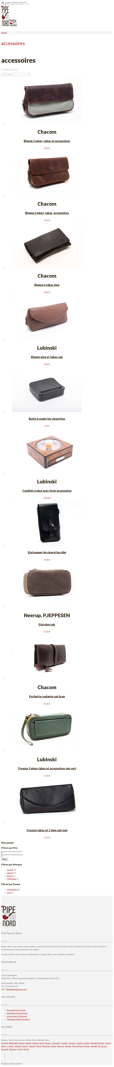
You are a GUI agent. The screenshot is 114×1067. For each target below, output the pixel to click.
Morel (38, 1046)
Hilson (3, 1046)
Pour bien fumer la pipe (16, 1010)
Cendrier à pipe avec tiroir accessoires (47, 490)
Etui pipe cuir (47, 624)
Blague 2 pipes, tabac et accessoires (47, 141)
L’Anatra (18, 1046)
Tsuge (20, 1049)
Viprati (26, 1049)
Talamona (13, 1049)
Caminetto (56, 1043)
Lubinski (10, 873)
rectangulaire (12, 889)
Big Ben (29, 1043)
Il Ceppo (10, 1046)
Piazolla (68, 1046)
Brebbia (35, 1043)
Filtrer (4, 859)
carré (9, 892)
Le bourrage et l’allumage (17, 1016)
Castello (64, 1043)
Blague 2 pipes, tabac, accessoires (47, 213)
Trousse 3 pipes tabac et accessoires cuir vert (47, 768)
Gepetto (32, 1046)
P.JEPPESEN (11, 879)
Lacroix (25, 1046)
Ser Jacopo (102, 1046)
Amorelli (4, 1043)
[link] (28, 4)
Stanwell (4, 1049)
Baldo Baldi (13, 1043)
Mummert (46, 1046)
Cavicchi (72, 1043)
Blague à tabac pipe (47, 284)
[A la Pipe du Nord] (9, 25)
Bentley (22, 1043)
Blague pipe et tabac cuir (47, 357)
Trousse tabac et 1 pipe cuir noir (47, 830)
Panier (4, 33)
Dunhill (86, 1043)
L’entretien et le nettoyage (17, 1013)
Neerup (10, 876)
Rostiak (87, 1046)
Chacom (10, 870)
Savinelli (94, 1046)
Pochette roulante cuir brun (47, 696)
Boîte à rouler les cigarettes (47, 418)
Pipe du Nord (77, 1046)
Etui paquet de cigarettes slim (47, 552)
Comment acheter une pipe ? (18, 1019)
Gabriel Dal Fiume (97, 1043)
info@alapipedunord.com (16, 989)
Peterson (60, 1046)
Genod (108, 1043)
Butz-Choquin (45, 1043)
